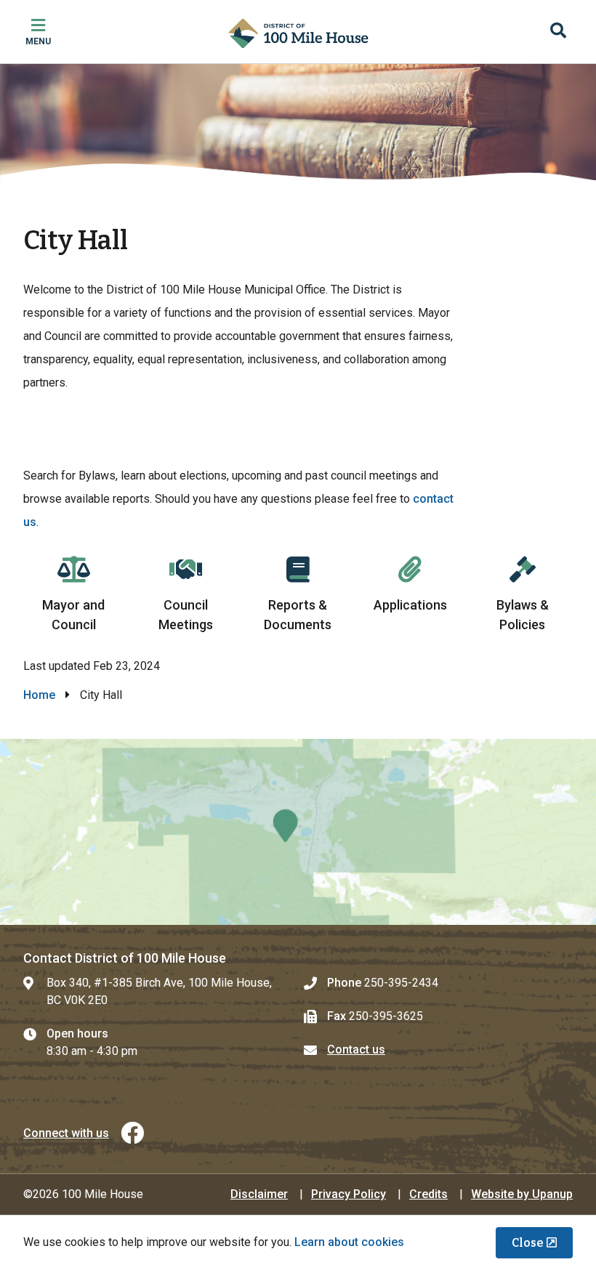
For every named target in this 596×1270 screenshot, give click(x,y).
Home (39, 695)
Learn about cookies (349, 1242)
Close (528, 1243)
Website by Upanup (522, 1194)
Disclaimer (259, 1194)
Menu (38, 41)
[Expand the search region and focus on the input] (558, 31)
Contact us (356, 1049)
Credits (428, 1194)
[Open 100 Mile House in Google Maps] (298, 832)
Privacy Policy (348, 1194)
